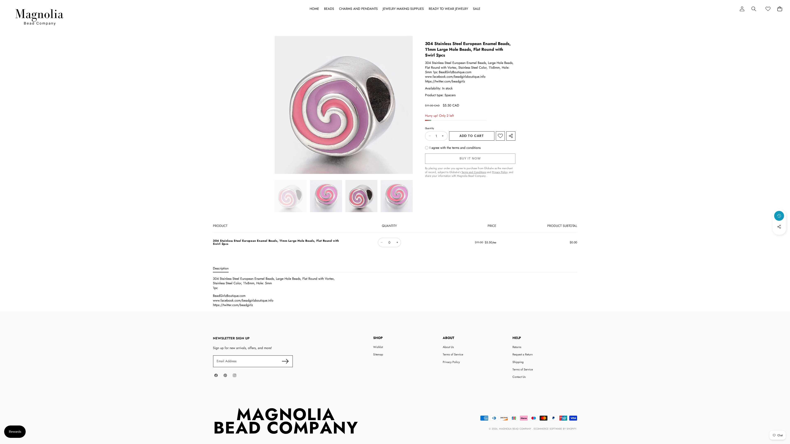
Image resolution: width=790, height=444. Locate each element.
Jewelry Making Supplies (403, 9)
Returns (516, 347)
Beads (329, 9)
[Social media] (779, 227)
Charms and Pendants (358, 9)
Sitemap (378, 354)
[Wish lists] (768, 8)
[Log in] (742, 8)
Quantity (429, 128)
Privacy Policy (451, 362)
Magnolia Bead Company (515, 429)
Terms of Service (453, 354)
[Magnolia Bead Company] (39, 16)
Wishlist (378, 347)
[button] (753, 8)
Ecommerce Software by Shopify (555, 429)
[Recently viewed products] (779, 216)
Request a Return (522, 354)
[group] (291, 196)
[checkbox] (453, 147)
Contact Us (519, 377)
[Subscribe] (285, 361)
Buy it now (470, 158)
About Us (448, 347)
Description (221, 268)
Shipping (518, 362)
